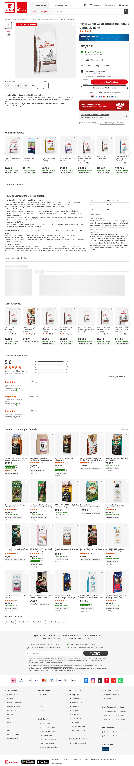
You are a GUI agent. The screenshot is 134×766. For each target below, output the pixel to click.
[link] (61, 5)
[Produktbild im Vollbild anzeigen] (45, 50)
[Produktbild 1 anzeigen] (8, 25)
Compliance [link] (66, 759)
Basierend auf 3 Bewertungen (16, 371)
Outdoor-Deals (12, 695)
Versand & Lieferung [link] (47, 743)
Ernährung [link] (76, 722)
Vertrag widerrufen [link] (46, 735)
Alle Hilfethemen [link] (45, 723)
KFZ (8, 730)
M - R (41, 707)
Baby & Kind (11, 711)
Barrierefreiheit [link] (57, 764)
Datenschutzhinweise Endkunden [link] (116, 719)
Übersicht (43, 695)
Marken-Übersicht (13, 738)
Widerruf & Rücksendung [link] (48, 731)
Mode (9, 719)
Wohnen (10, 715)
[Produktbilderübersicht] (8, 50)
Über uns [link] (107, 699)
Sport (9, 726)
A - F (41, 699)
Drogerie (10, 722)
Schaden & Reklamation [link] (48, 739)
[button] (51, 362)
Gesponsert (8, 156)
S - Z (41, 711)
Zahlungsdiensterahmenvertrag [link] (115, 711)
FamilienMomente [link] (78, 726)
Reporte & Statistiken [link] (111, 695)
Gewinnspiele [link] (77, 719)
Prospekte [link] (75, 699)
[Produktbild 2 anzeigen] (8, 33)
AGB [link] (86, 759)
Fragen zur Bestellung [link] (47, 727)
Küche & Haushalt (13, 707)
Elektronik (10, 699)
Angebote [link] (75, 695)
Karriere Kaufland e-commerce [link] (115, 736)
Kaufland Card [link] (77, 703)
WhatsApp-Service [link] (78, 730)
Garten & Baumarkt (14, 703)
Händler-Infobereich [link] (79, 743)
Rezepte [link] (75, 711)
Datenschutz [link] (78, 759)
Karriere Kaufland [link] (110, 732)
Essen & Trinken (13, 734)
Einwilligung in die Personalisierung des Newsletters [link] (58, 667)
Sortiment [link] (75, 707)
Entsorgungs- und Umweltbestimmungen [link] (104, 759)
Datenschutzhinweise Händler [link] (115, 715)
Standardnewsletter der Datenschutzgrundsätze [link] (48, 660)
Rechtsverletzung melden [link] (49, 747)
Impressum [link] (55, 759)
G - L (41, 703)
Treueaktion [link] (76, 715)
